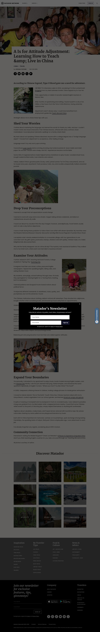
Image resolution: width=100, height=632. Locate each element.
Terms (52, 326)
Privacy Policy (59, 326)
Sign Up (65, 323)
